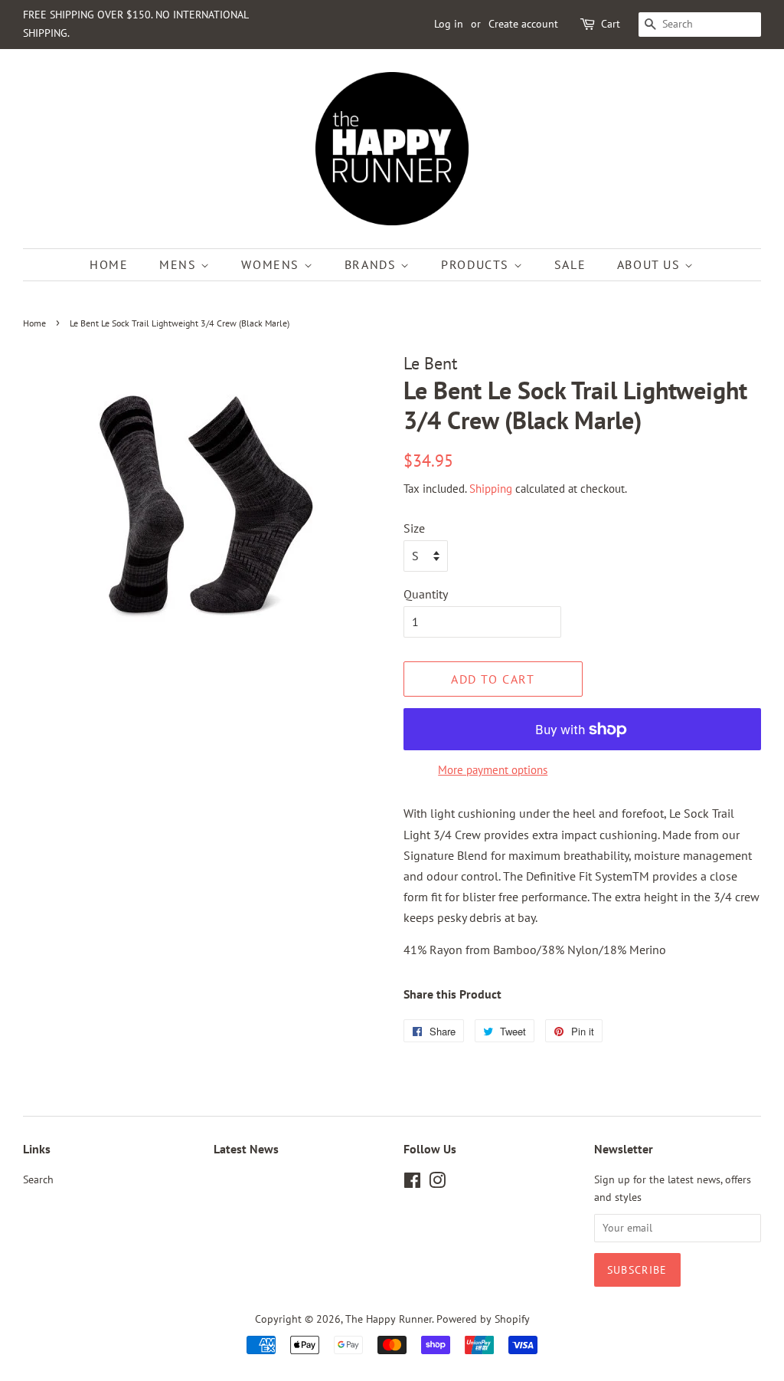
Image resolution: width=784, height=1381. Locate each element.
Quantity (425, 594)
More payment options (492, 770)
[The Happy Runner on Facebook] (412, 1183)
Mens (180, 264)
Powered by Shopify (483, 1319)
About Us (650, 264)
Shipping (490, 488)
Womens (272, 264)
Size (414, 528)
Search (38, 1179)
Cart (610, 24)
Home (109, 264)
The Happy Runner (388, 1319)
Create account (523, 24)
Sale (570, 264)
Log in (448, 24)
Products (477, 264)
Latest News (246, 1148)
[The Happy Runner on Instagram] (437, 1183)
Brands (372, 264)
